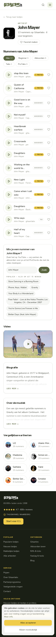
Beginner (23, 58)
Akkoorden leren (38, 546)
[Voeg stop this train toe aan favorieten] (48, 74)
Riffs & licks (35, 551)
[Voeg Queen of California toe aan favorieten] (48, 88)
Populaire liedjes (11, 541)
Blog (32, 560)
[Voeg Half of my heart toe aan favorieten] (48, 232)
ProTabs (22, 64)
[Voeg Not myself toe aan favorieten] (48, 116)
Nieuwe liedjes (10, 546)
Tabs (9, 64)
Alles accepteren (28, 622)
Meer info (8, 616)
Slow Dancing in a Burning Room (23, 281)
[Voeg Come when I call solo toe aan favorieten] (48, 194)
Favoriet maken (31, 42)
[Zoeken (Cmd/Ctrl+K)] (43, 4)
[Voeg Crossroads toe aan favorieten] (48, 142)
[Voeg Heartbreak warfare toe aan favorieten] (48, 129)
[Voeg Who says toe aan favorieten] (48, 219)
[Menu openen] (50, 4)
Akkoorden (40, 58)
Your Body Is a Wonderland (20, 293)
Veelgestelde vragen (13, 586)
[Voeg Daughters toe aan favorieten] (48, 154)
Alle (9, 58)
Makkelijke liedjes (11, 551)
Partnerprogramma (12, 582)
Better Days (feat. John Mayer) (22, 314)
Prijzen (6, 572)
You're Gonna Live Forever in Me (23, 308)
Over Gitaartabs (10, 577)
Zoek (44, 270)
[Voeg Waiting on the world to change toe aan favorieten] (48, 167)
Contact (7, 591)
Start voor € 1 (13, 521)
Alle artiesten (9, 555)
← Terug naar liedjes (13, 17)
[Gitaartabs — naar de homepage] (13, 4)
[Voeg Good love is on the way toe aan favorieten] (48, 103)
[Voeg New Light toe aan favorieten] (48, 181)
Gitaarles (34, 541)
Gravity (34, 287)
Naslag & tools (37, 555)
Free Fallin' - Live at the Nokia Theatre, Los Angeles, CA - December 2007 (28, 301)
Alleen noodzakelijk (28, 629)
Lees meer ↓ (12, 388)
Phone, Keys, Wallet (17, 287)
